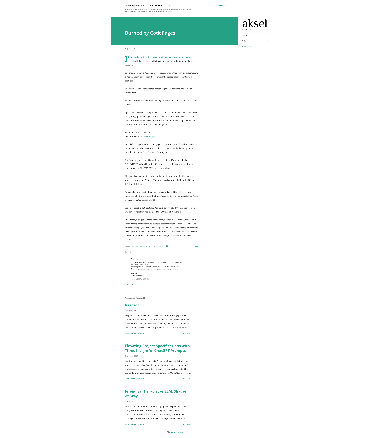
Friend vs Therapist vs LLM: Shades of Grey (156, 393)
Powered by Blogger (176, 432)
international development (150, 247)
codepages (135, 247)
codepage (150, 136)
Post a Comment (131, 284)
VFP (163, 247)
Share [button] (196, 247)
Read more (187, 333)
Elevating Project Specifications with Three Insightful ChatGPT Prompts (157, 348)
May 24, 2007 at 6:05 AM (140, 279)
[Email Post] (167, 247)
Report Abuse (247, 46)
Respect (132, 305)
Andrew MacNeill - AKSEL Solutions (148, 5)
